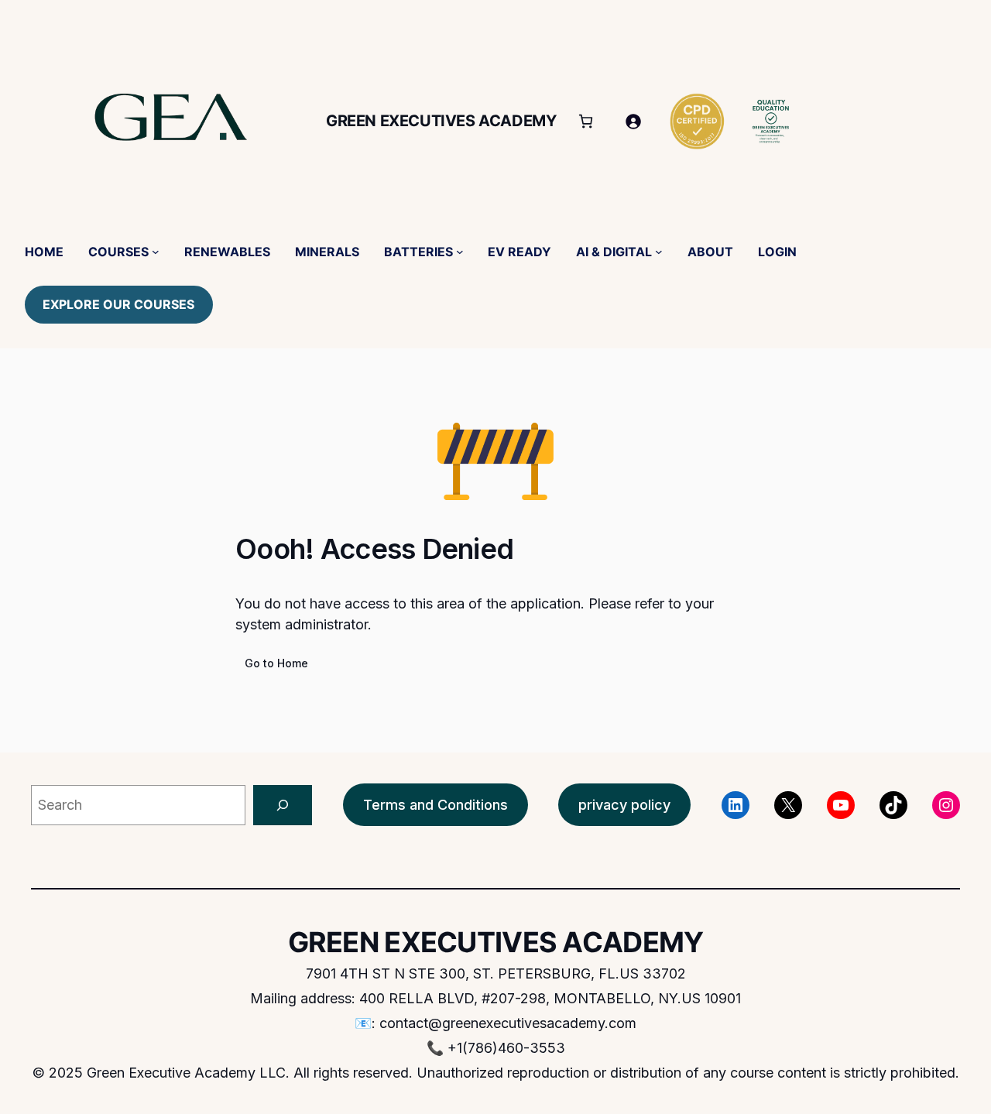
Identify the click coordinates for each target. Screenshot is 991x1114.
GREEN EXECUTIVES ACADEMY (441, 120)
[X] (788, 805)
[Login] (633, 121)
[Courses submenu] (155, 251)
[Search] (282, 805)
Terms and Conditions (435, 805)
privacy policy (624, 805)
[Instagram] (946, 805)
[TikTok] (893, 805)
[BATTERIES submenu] (460, 251)
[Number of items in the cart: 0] (585, 121)
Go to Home (276, 663)
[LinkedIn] (735, 805)
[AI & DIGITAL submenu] (659, 251)
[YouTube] (841, 805)
